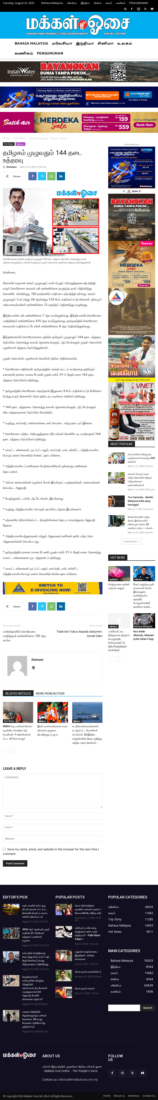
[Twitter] (145, 9)
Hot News (19, 138)
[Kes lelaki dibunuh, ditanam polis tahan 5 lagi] (144, 620)
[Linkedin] (61, 176)
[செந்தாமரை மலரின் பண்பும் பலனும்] (119, 573)
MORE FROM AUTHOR (50, 693)
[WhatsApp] (51, 176)
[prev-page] (5, 751)
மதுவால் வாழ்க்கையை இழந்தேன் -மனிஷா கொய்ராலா (86, 955)
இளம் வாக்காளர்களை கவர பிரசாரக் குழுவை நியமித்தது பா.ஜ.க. (52, 730)
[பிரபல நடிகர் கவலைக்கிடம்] (64, 975)
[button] (125, 8)
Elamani (12, 166)
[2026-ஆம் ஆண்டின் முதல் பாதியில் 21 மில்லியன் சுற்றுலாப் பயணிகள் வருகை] (11, 933)
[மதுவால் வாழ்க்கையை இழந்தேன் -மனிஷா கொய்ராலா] (64, 955)
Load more (130, 541)
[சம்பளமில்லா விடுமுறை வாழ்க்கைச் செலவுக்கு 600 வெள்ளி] (116, 458)
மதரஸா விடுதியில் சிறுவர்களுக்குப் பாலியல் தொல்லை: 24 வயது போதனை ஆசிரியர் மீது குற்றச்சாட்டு (34, 1019)
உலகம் (109, 3)
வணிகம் (120, 3)
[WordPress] (34, 668)
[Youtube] (152, 9)
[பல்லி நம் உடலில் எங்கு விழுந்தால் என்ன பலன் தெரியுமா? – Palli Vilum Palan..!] (64, 931)
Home (6, 138)
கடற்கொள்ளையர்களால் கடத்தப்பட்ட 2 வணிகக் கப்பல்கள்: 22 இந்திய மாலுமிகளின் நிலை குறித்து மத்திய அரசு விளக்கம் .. (87, 734)
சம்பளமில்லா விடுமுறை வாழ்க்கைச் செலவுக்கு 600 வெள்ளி (141, 458)
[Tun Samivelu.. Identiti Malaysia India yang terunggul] (116, 501)
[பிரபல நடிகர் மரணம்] (64, 992)
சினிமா (98, 3)
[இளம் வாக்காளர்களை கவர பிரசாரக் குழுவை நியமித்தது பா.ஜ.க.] (52, 712)
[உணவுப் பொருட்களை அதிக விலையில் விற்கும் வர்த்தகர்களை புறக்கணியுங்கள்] (116, 478)
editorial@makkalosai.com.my (78, 1079)
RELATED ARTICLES (18, 693)
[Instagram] (138, 9)
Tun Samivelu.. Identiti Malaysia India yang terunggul (140, 501)
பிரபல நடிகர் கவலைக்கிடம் (88, 971)
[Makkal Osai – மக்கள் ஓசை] (79, 25)
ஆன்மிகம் (113, 579)
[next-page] (12, 751)
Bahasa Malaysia (52, 3)
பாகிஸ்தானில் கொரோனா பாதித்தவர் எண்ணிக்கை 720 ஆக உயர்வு (24, 636)
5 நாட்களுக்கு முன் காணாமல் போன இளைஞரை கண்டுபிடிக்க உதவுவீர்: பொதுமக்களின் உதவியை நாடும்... (143, 595)
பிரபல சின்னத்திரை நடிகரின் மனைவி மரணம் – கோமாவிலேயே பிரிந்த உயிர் (88, 909)
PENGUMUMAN (138, 3)
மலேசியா (72, 3)
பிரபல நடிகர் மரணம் (85, 988)
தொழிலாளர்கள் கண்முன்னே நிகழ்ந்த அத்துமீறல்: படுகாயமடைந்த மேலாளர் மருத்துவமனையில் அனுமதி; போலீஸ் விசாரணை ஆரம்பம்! (34, 988)
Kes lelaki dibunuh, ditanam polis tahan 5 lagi (143, 635)
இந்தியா (85, 3)
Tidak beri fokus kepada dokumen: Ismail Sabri (79, 634)
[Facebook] (132, 9)
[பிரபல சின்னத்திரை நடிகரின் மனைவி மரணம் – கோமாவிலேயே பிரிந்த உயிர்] (64, 909)
